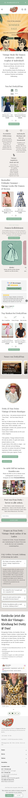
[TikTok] (18, 713)
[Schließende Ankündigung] (25, 2)
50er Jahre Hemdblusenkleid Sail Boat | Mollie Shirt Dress (20, 210)
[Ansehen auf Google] (2, 307)
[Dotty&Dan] (14, 9)
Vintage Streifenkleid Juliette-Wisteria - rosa (7, 341)
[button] (2, 9)
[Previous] (12, 121)
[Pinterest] (15, 713)
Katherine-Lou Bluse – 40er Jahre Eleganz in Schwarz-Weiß (20, 341)
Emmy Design (15, 320)
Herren (16, 93)
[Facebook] (9, 713)
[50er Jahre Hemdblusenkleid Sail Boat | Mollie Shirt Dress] (20, 199)
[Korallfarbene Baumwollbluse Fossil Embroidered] (7, 199)
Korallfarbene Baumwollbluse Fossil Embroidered (7, 210)
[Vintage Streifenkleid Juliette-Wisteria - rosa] (7, 330)
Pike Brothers (23, 320)
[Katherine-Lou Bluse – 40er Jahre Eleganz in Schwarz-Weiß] (21, 330)
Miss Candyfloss (6, 320)
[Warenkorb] (25, 9)
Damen (12, 93)
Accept (19, 795)
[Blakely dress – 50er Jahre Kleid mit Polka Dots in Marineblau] (7, 104)
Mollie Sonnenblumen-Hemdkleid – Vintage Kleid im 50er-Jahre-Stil (20, 115)
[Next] (16, 121)
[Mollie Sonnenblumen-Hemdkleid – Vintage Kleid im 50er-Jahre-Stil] (20, 104)
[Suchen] (22, 9)
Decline (9, 795)
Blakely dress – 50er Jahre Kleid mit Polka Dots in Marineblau (7, 115)
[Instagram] (12, 713)
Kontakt (18, 2)
